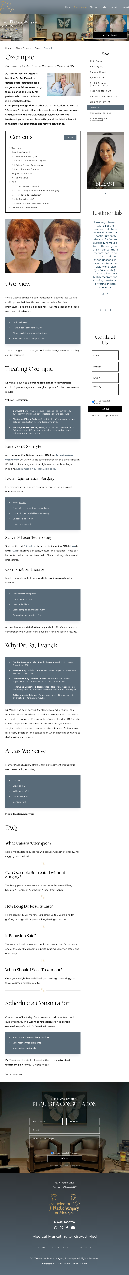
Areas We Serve (18, 178)
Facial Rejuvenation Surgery (29, 160)
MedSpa (93, 7)
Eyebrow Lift (97, 77)
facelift (22, 502)
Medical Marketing (50, 1236)
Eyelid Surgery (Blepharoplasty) (99, 84)
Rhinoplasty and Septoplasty (99, 119)
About (114, 7)
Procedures (80, 7)
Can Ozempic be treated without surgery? (36, 190)
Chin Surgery (97, 61)
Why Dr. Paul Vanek (21, 173)
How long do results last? (27, 195)
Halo (73, 546)
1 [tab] (95, 193)
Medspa (105, 184)
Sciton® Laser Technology (27, 165)
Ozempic (95, 107)
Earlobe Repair (98, 72)
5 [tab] (115, 193)
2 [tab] (100, 193)
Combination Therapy (25, 169)
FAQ (12, 182)
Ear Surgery (96, 66)
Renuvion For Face (100, 113)
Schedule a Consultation (23, 207)
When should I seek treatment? (30, 203)
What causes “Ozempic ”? (27, 186)
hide (70, 137)
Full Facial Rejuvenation (103, 96)
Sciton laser (30, 546)
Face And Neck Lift (100, 91)
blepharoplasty (41, 513)
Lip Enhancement (100, 102)
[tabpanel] (105, 160)
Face (37, 48)
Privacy (114, 415)
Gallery (105, 7)
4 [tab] (110, 193)
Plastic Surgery (23, 48)
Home (68, 7)
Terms (105, 416)
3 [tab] (105, 193)
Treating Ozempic (20, 152)
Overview (15, 148)
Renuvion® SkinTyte (24, 156)
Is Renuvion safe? (23, 199)
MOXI (13, 550)
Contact (125, 7)
